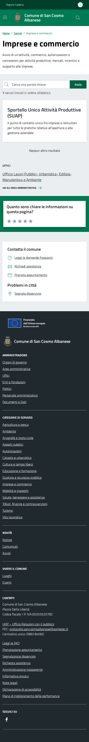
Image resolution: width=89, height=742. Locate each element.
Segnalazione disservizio (19, 656)
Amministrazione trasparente (22, 669)
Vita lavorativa (12, 517)
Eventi (6, 582)
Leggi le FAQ (11, 643)
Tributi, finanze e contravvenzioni (24, 503)
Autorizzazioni (12, 451)
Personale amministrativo (20, 395)
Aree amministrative (16, 368)
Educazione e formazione (19, 470)
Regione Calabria (15, 5)
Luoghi (7, 575)
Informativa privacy (15, 676)
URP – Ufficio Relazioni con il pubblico (28, 624)
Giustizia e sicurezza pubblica (22, 477)
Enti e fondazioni (13, 382)
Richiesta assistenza (16, 662)
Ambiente (9, 431)
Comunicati (10, 546)
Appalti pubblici (12, 444)
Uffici (5, 375)
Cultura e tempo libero (17, 464)
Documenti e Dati (14, 401)
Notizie (7, 539)
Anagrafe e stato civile (17, 437)
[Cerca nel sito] (78, 18)
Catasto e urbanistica (16, 457)
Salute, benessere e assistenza (23, 497)
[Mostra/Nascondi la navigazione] (4, 17)
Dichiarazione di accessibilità (21, 689)
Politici (6, 388)
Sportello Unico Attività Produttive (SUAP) (44, 113)
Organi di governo (14, 362)
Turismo (7, 510)
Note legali (9, 682)
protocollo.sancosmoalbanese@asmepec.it (39, 629)
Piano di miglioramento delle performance (31, 695)
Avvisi (6, 553)
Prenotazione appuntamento (22, 649)
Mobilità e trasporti (15, 490)
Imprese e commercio (17, 484)
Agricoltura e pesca (15, 424)
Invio (78, 84)
